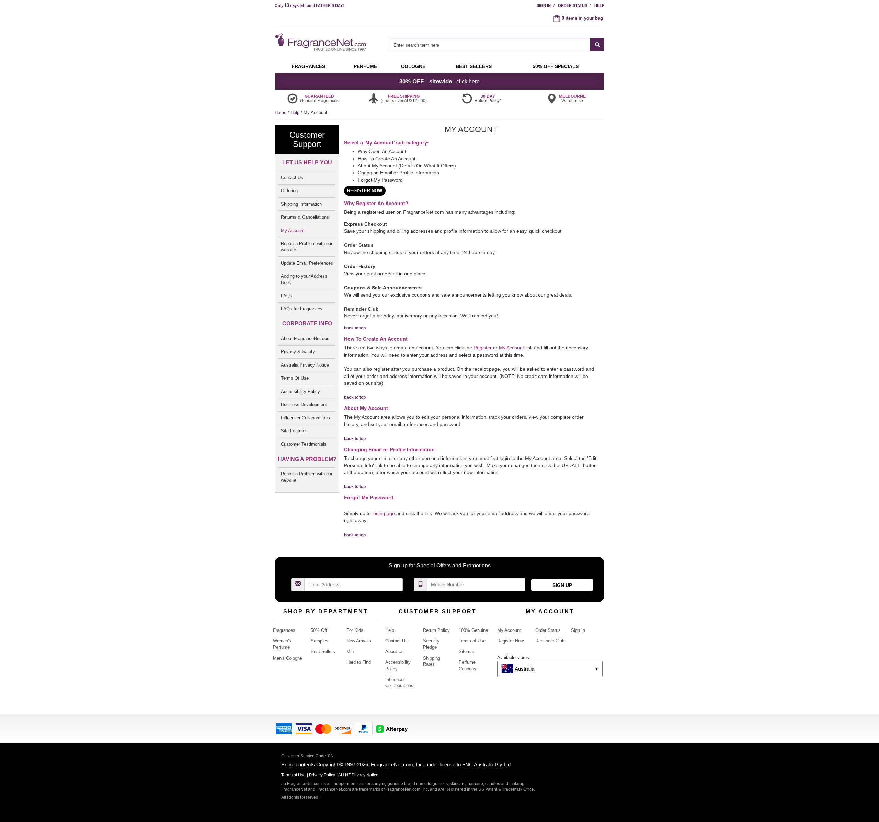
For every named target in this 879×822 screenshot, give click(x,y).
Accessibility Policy (300, 391)
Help (599, 5)
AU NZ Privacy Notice (358, 775)
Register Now (510, 641)
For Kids (354, 630)
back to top (355, 328)
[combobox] (497, 44)
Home (280, 112)
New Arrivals (358, 641)
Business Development (304, 404)
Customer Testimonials (304, 444)
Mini (350, 651)
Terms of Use (472, 641)
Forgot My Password (380, 180)
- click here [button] (439, 81)
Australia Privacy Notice (305, 365)
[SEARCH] (597, 44)
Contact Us (292, 177)
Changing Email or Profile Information (398, 172)
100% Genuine (473, 630)
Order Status (572, 5)
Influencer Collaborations (305, 417)
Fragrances (284, 630)
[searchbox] (490, 44)
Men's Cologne (287, 658)
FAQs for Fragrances (301, 308)
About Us (394, 651)
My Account (293, 230)
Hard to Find (358, 662)
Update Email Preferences (307, 263)
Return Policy (436, 630)
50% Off (319, 630)
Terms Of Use (295, 378)
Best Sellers (323, 651)
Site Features (294, 430)
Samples (319, 641)
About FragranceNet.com (306, 338)
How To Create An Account (386, 158)
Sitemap (467, 651)
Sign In (544, 5)
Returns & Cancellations (305, 217)
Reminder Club (549, 641)
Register (482, 347)
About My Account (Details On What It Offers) (407, 166)
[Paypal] (364, 728)
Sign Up (562, 585)
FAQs (286, 295)
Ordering (289, 190)
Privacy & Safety (298, 351)
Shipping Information (301, 204)
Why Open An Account (382, 151)
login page (383, 513)
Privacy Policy (322, 775)
